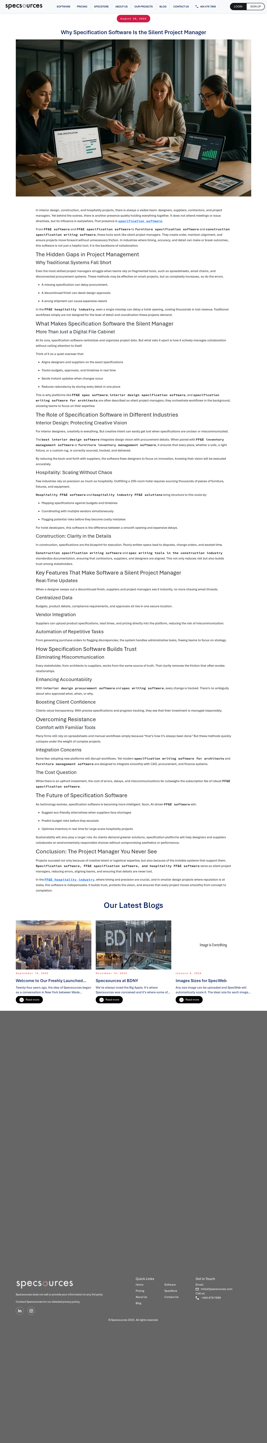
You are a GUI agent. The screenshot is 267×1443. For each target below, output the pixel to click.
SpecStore (101, 6)
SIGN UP (255, 6)
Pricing (82, 6)
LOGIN (238, 6)
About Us (121, 6)
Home (139, 1285)
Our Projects (143, 6)
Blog (163, 6)
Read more (32, 1000)
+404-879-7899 (211, 1298)
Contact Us (181, 6)
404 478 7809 (208, 6)
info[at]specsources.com (216, 1289)
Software (63, 6)
